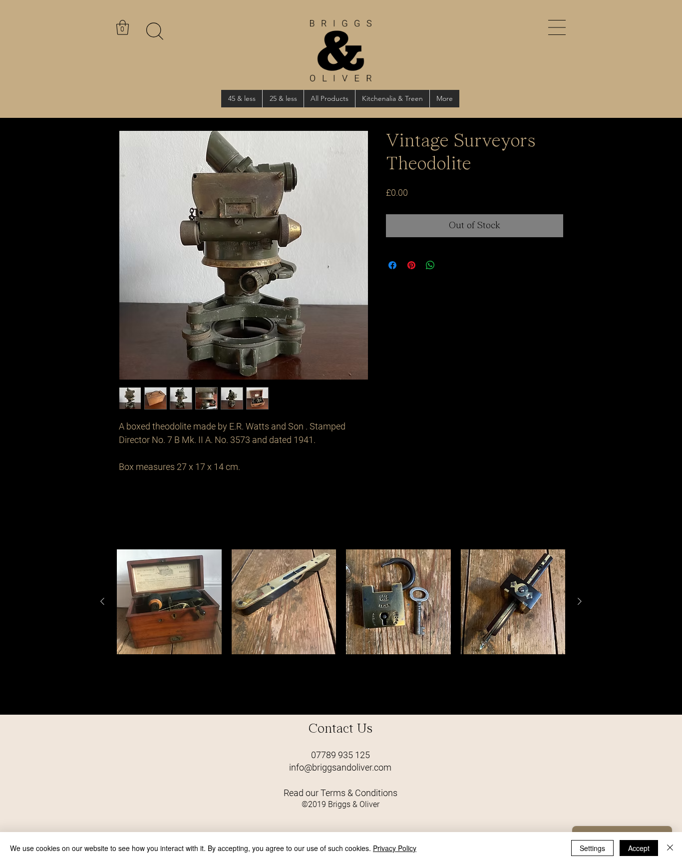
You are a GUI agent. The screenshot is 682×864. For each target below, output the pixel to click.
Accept (639, 848)
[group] (341, 628)
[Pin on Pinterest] (411, 265)
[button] (557, 27)
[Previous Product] (102, 601)
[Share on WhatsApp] (430, 265)
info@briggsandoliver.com (340, 767)
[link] (122, 27)
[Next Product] (580, 601)
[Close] (670, 848)
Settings (592, 848)
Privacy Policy (394, 848)
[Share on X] (449, 265)
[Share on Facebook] (392, 265)
